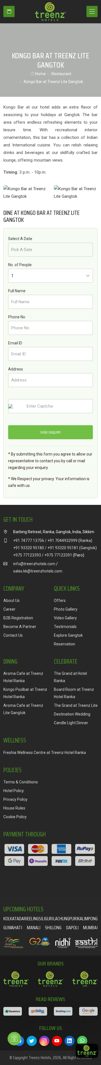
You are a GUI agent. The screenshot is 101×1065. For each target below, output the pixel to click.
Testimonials (65, 626)
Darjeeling (29, 919)
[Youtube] (57, 1041)
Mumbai (90, 927)
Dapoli (72, 927)
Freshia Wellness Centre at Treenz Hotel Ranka (44, 752)
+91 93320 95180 (28, 548)
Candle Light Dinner (71, 723)
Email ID (15, 343)
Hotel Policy (13, 790)
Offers (60, 600)
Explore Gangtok (68, 635)
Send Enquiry (50, 432)
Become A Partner (19, 626)
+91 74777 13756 (28, 540)
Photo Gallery (65, 609)
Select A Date (20, 238)
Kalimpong (87, 919)
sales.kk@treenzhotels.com (37, 571)
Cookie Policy (15, 817)
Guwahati (12, 927)
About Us (11, 600)
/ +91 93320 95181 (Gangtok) (71, 548)
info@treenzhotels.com (34, 564)
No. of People (20, 265)
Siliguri (46, 919)
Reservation (64, 644)
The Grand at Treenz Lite (76, 705)
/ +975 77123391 (57, 555)
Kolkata (11, 919)
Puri (73, 919)
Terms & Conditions (20, 782)
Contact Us (13, 635)
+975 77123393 (27, 555)
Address (15, 369)
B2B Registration (18, 618)
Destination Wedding (72, 714)
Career (9, 609)
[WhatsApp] (82, 1041)
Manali (33, 927)
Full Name (17, 291)
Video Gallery (65, 618)
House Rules (14, 808)
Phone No (16, 317)
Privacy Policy (15, 799)
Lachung (61, 919)
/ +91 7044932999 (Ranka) (68, 540)
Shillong (53, 927)
